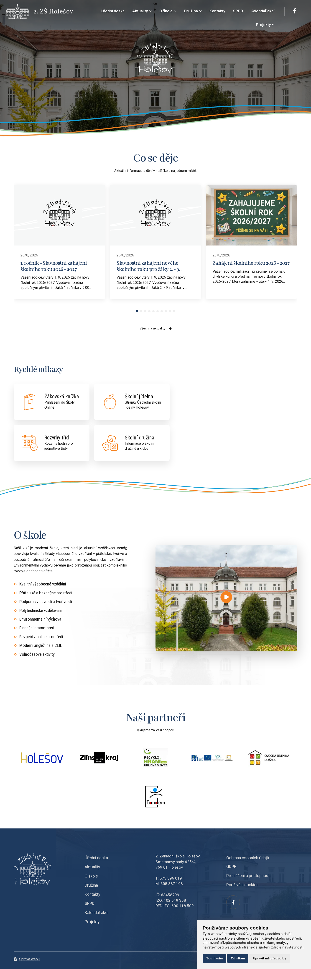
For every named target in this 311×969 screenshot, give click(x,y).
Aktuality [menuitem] (140, 11)
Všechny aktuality (152, 328)
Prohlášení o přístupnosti (248, 875)
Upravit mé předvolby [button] (269, 958)
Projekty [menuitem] (263, 24)
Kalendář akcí (96, 912)
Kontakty (92, 894)
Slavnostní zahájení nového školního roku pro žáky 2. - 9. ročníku (148, 269)
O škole (91, 876)
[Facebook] (294, 11)
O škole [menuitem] (166, 11)
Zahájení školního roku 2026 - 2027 (251, 262)
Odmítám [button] (238, 958)
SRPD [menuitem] (238, 11)
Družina (91, 885)
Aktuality (92, 867)
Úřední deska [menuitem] (113, 11)
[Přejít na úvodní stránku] (19, 11)
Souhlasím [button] (214, 958)
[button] (137, 311)
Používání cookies (242, 885)
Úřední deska (96, 858)
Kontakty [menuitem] (217, 11)
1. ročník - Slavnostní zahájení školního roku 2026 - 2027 (53, 266)
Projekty (92, 921)
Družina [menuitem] (191, 11)
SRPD (89, 903)
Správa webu (29, 959)
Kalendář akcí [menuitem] (263, 11)
